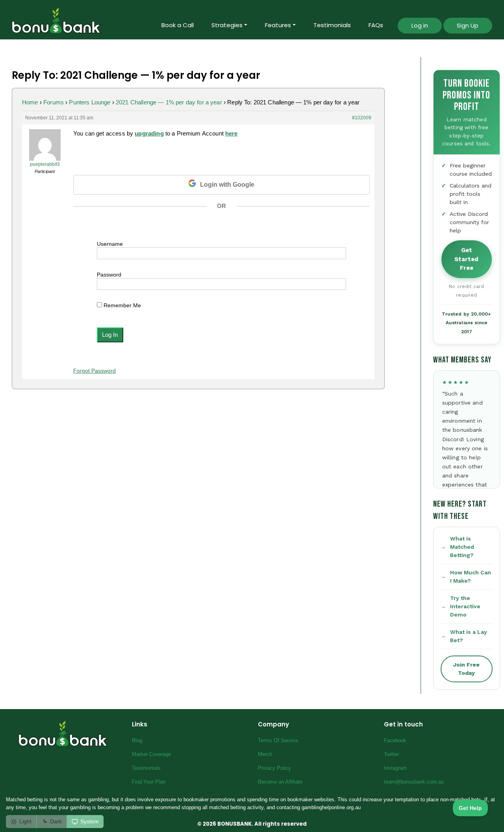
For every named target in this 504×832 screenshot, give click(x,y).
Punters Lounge (89, 102)
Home (30, 102)
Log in (419, 25)
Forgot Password (94, 371)
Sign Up (467, 25)
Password (109, 274)
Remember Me (121, 305)
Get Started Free (466, 259)
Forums (53, 102)
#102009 (361, 118)
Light (25, 821)
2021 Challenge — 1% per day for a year (169, 102)
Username (110, 244)
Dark (56, 821)
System (89, 821)
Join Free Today (466, 668)
